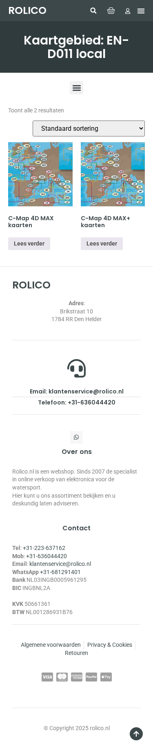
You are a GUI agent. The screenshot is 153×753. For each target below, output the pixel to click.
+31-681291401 (60, 572)
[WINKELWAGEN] (111, 10)
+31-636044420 (46, 556)
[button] (93, 10)
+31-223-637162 (44, 548)
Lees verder (29, 243)
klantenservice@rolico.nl (60, 564)
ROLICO (27, 10)
